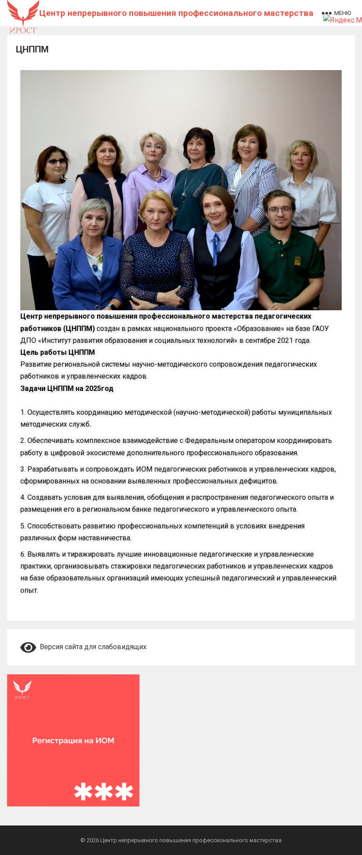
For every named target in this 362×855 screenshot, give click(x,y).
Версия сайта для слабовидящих (91, 647)
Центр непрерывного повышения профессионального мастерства (176, 13)
